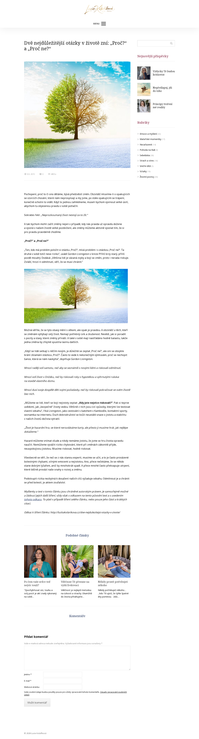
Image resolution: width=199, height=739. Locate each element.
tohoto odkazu (33, 499)
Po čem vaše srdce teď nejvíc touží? (37, 583)
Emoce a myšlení (148, 133)
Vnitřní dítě (145, 166)
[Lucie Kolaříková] (99, 10)
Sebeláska (145, 155)
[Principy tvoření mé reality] (143, 105)
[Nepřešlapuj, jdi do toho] (143, 89)
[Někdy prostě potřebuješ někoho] (114, 561)
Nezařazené (146, 144)
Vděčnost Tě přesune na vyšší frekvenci (75, 583)
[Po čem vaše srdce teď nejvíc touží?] (40, 561)
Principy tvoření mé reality (162, 105)
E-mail (27, 680)
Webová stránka (31, 687)
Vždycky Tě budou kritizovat (164, 73)
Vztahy (143, 171)
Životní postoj (147, 176)
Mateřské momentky (150, 139)
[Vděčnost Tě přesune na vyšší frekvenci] (77, 561)
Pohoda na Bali (147, 149)
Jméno (28, 674)
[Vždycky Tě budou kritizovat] (143, 73)
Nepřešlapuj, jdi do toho (162, 89)
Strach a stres (147, 160)
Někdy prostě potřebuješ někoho (113, 583)
